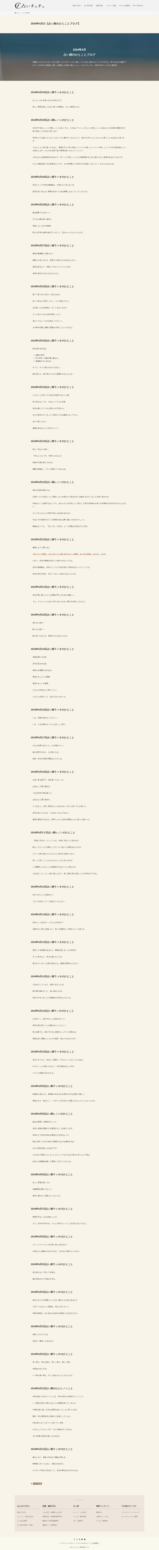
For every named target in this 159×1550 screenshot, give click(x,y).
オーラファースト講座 (129, 1516)
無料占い (99, 1512)
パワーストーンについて (130, 1512)
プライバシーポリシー (68, 1543)
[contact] (85, 1539)
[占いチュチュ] (30, 5)
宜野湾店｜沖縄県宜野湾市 (52, 1516)
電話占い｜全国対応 (49, 1525)
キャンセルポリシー (83, 1543)
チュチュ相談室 (102, 1521)
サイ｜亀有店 (78, 1521)
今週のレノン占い (102, 1516)
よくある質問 (22, 1521)
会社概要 (95, 1543)
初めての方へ (22, 1512)
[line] (82, 1539)
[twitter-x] (77, 1539)
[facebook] (74, 1539)
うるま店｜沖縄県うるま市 (52, 1512)
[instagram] (79, 1539)
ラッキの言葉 (37, 1483)
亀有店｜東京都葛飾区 (50, 1521)
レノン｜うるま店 (79, 1512)
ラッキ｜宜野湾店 (79, 1516)
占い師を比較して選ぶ (25, 1525)
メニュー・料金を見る (25, 1516)
